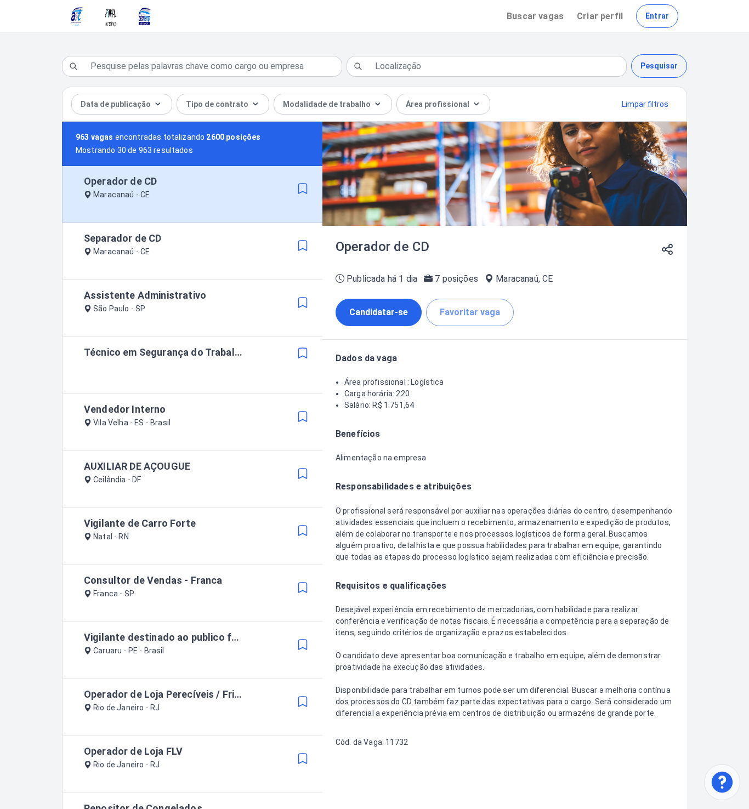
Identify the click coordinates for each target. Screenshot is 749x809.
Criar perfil (600, 16)
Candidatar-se (378, 312)
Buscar (535, 16)
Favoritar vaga (470, 312)
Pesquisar (659, 65)
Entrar (657, 16)
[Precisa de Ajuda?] (722, 782)
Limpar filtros (645, 104)
